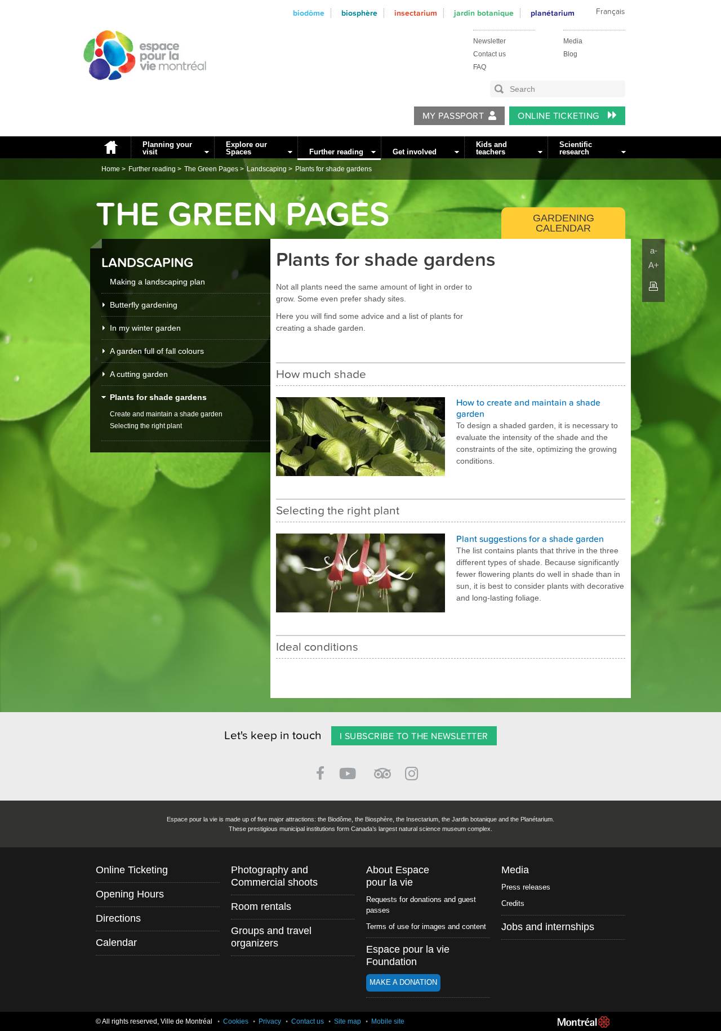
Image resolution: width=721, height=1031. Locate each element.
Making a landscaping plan (157, 281)
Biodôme (308, 13)
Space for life (141, 91)
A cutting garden (139, 374)
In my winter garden (145, 327)
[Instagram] (413, 771)
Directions (118, 918)
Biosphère (359, 13)
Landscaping (267, 169)
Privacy (270, 1021)
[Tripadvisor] (382, 768)
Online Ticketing (560, 116)
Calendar (116, 942)
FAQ (479, 67)
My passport (453, 116)
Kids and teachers (491, 148)
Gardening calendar (563, 223)
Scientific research (575, 148)
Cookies (235, 1021)
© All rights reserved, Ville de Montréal (154, 1021)
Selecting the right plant (146, 426)
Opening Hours (130, 894)
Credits (512, 903)
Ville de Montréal (583, 1022)
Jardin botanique (484, 13)
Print (653, 286)
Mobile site (387, 1021)
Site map (347, 1021)
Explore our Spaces (246, 148)
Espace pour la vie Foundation (407, 955)
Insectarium (415, 13)
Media (572, 41)
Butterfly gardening (143, 304)
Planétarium (553, 13)
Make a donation (403, 982)
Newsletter (489, 41)
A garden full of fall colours (157, 350)
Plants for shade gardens (333, 169)
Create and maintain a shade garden (166, 414)
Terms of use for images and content (426, 926)
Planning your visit (167, 148)
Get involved (415, 152)
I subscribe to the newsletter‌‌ (414, 736)
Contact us (489, 54)
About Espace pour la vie (397, 876)
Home (110, 147)
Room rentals (261, 906)
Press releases (525, 887)
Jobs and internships (547, 926)
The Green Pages (211, 169)
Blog (570, 54)
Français (610, 11)
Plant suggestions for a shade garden (530, 539)
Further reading (336, 152)
